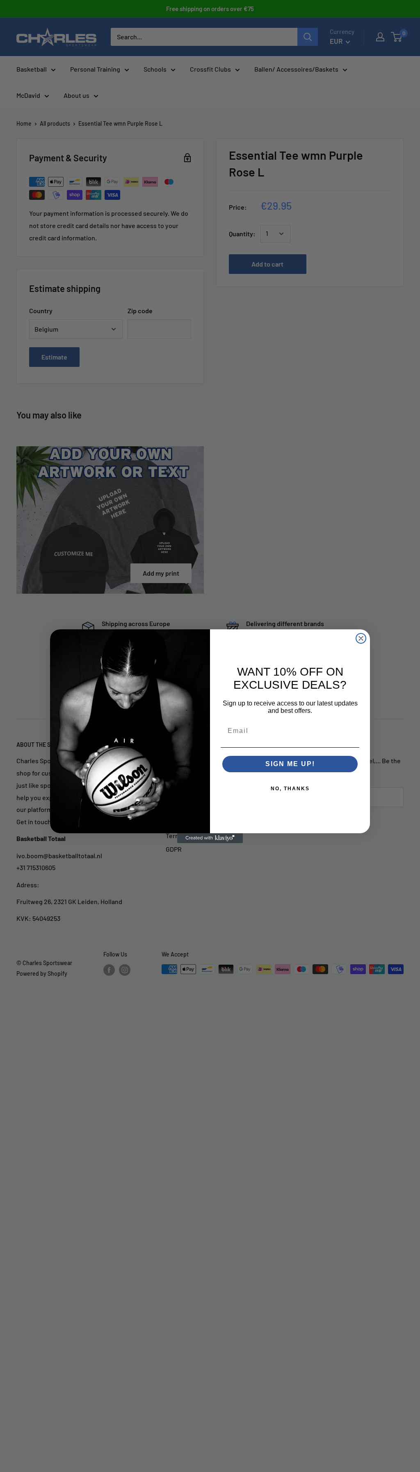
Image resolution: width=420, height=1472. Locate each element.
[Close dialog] (361, 638)
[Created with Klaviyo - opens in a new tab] (210, 838)
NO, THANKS (290, 788)
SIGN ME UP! (290, 763)
